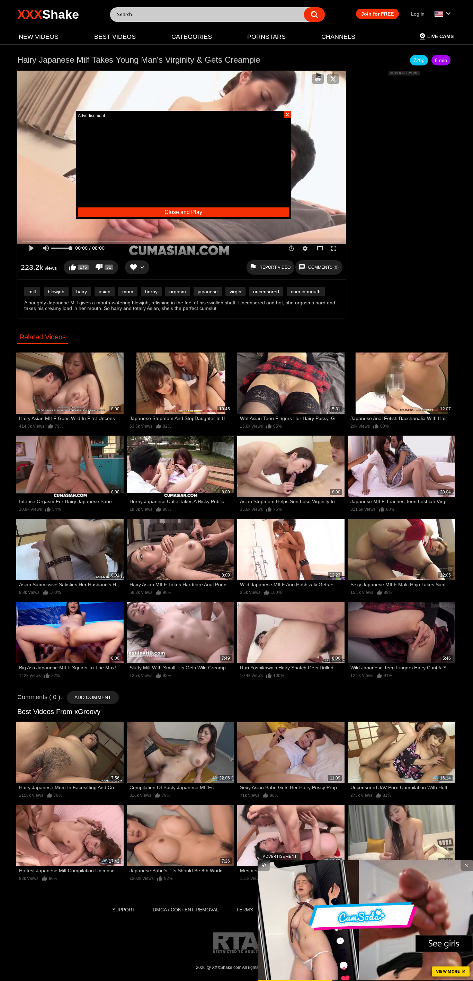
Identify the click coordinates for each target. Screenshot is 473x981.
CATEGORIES (191, 36)
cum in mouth (306, 291)
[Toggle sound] (264, 865)
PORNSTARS (266, 36)
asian (104, 291)
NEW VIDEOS (39, 36)
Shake (48, 14)
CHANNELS (338, 36)
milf (32, 291)
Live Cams (440, 36)
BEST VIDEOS (115, 36)
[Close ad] (467, 865)
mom (127, 291)
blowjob (56, 291)
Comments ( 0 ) (38, 697)
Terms (244, 909)
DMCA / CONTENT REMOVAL (186, 909)
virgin (235, 291)
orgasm (177, 291)
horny (151, 291)
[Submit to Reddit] (318, 79)
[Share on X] (333, 79)
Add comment (92, 697)
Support (123, 909)
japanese (208, 291)
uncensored (266, 291)
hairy (81, 291)
